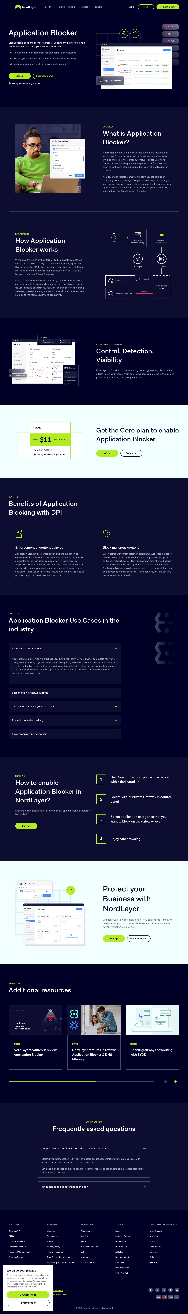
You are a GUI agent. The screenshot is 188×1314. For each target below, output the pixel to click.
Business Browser (17, 1257)
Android (84, 1257)
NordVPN (154, 1236)
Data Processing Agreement (60, 1257)
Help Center (120, 1241)
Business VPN (15, 1231)
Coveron (154, 1252)
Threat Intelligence (17, 1247)
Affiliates (119, 1252)
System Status (121, 1273)
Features (60, 7)
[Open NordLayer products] (11, 6)
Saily (152, 1257)
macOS (84, 1236)
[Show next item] (175, 1081)
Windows (85, 1231)
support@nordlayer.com (55, 1295)
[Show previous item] (165, 1081)
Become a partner (123, 1257)
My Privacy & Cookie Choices (60, 1262)
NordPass (154, 1241)
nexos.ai (153, 1262)
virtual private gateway (47, 561)
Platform (47, 7)
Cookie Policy (29, 1287)
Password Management (19, 1252)
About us (51, 1231)
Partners (98, 7)
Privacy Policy (53, 1247)
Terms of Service (55, 1252)
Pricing (71, 7)
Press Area (120, 1262)
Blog (117, 1231)
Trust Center (52, 1236)
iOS (83, 1252)
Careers (51, 1241)
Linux (83, 1241)
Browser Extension (89, 1247)
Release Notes (122, 1267)
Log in (131, 7)
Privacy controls (28, 1302)
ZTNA (11, 1236)
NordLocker (155, 1247)
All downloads (87, 1262)
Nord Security (156, 1231)
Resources (83, 7)
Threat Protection (17, 1241)
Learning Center (122, 1236)
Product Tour (121, 1247)
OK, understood (28, 1294)
